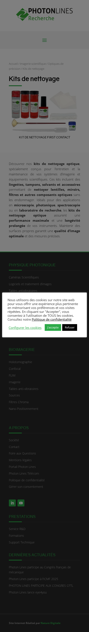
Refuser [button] (70, 327)
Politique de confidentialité (52, 319)
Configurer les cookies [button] (25, 328)
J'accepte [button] (53, 327)
